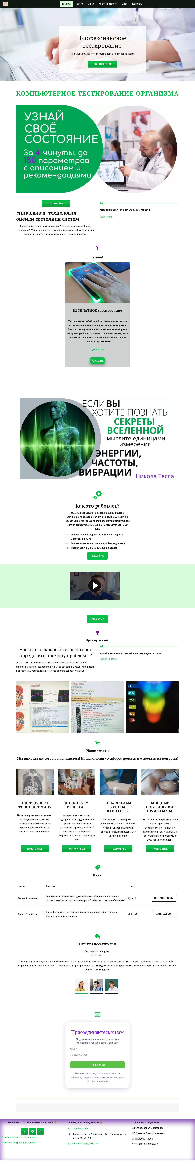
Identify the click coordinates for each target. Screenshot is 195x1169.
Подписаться (98, 1064)
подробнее (56, 203)
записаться (102, 64)
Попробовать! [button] (164, 898)
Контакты (137, 3)
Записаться (76, 848)
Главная (66, 3)
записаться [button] (164, 914)
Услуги (79, 3)
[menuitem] (66, 4)
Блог (124, 3)
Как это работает (108, 3)
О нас (91, 3)
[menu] (102, 4)
